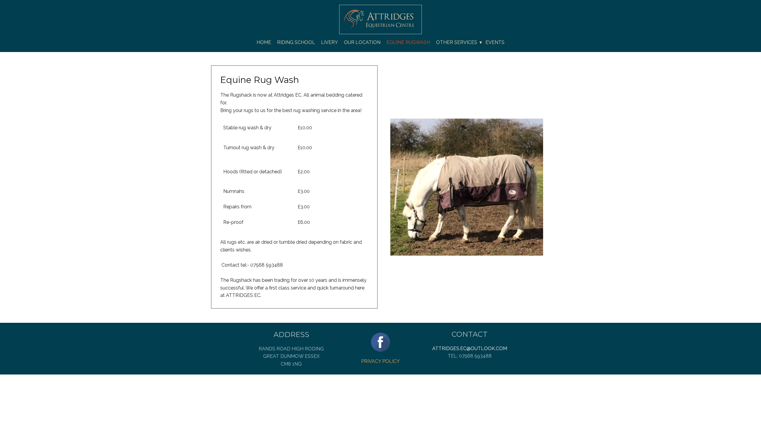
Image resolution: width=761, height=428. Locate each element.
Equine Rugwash (408, 42)
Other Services (456, 42)
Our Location (362, 42)
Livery (329, 42)
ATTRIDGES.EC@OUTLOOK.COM (469, 348)
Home (264, 42)
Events (494, 42)
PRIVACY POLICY (380, 361)
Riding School (296, 42)
